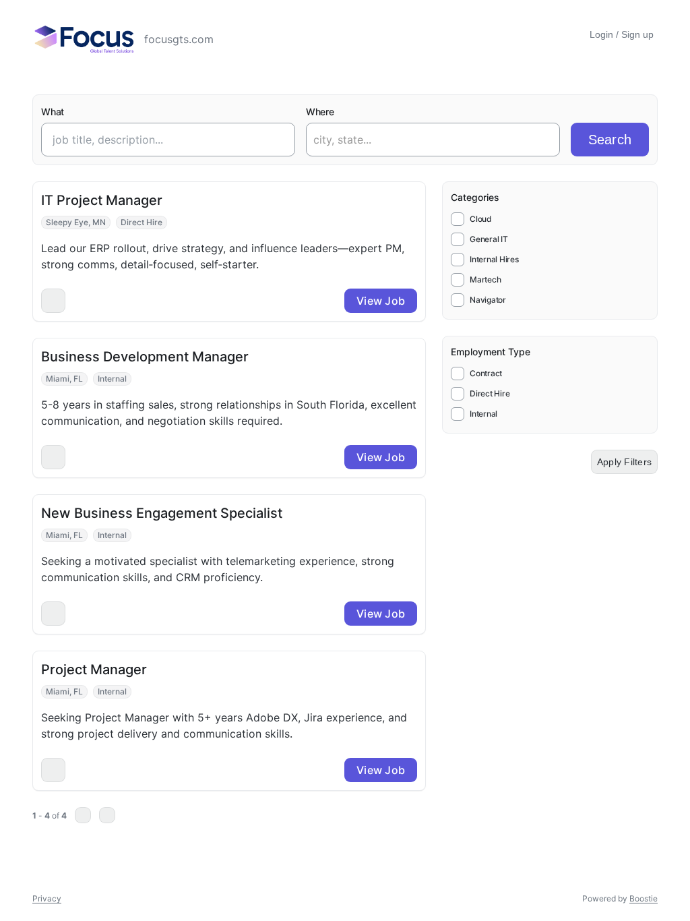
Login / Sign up (622, 34)
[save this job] (53, 301)
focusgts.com (180, 39)
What (52, 111)
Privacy (46, 898)
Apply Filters (624, 461)
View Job (380, 300)
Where (320, 111)
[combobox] (419, 139)
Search (610, 139)
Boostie (643, 898)
